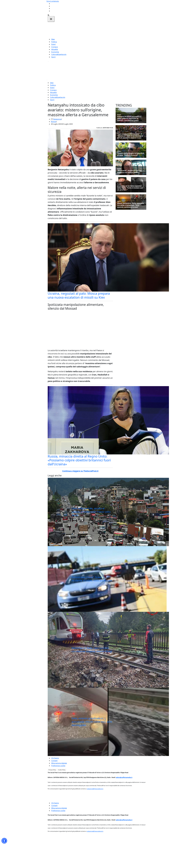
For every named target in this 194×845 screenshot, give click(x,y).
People (119, 184)
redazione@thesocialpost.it (95, 789)
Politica (54, 42)
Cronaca (54, 47)
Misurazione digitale (59, 763)
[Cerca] (48, 15)
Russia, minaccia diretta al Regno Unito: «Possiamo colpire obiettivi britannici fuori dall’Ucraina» (79, 460)
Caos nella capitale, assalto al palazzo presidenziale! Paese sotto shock (91, 512)
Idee (53, 39)
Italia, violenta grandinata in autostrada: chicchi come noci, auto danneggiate (92, 722)
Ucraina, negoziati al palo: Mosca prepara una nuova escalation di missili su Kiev (79, 295)
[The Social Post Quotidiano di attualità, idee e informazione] (107, 30)
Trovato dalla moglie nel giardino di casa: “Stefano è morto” (130, 154)
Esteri (53, 44)
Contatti (54, 761)
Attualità (54, 49)
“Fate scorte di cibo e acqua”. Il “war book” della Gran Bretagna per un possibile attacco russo (130, 136)
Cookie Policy (61, 770)
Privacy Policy (52, 770)
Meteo (119, 201)
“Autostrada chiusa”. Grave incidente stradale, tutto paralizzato (92, 578)
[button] (4, 840)
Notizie (53, 121)
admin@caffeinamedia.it (124, 777)
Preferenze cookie (58, 766)
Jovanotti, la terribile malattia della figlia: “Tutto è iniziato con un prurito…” (130, 188)
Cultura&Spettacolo (58, 54)
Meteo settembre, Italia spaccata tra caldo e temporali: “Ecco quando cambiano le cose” (130, 205)
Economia (55, 52)
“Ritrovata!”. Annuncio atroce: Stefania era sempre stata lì (129, 171)
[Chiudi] (51, 19)
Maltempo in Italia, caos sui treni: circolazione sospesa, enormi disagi (92, 649)
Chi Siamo (55, 758)
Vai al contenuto (52, 1)
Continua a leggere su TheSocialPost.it (80, 471)
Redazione (57, 119)
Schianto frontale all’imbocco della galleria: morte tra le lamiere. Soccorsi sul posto (129, 119)
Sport (53, 57)
